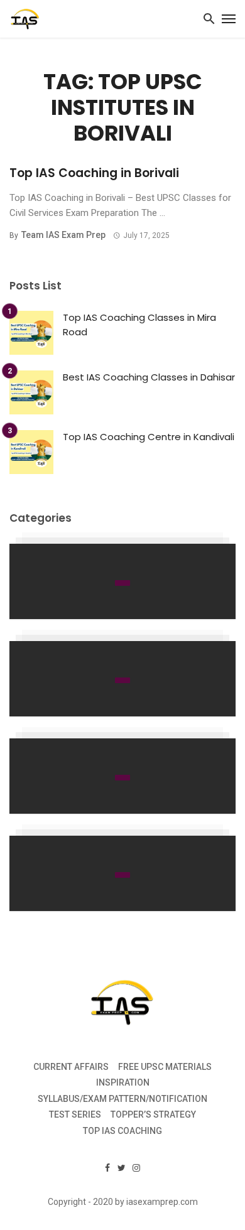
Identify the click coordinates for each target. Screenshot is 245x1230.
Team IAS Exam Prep (63, 235)
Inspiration (123, 1082)
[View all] (122, 581)
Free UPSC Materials (165, 1067)
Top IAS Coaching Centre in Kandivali (148, 436)
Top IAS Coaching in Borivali (94, 173)
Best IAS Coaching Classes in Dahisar (149, 377)
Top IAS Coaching (122, 1131)
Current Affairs (71, 1067)
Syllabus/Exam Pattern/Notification (122, 1099)
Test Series (75, 1114)
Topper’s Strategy (153, 1114)
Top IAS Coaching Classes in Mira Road (139, 324)
